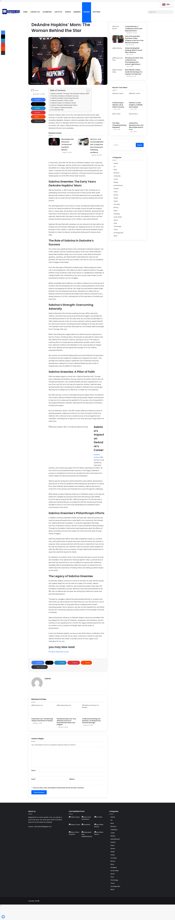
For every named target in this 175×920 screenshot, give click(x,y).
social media (118, 217)
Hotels (116, 201)
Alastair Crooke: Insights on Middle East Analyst (135, 105)
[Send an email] (39, 90)
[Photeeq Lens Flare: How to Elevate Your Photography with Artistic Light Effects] (118, 60)
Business (77, 12)
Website (72, 779)
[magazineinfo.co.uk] (12, 12)
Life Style (58, 12)
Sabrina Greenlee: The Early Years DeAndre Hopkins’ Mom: (70, 93)
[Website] (46, 682)
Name (33, 770)
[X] (136, 12)
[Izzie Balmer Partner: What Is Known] (100, 834)
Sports (68, 12)
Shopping (117, 214)
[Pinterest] (3, 45)
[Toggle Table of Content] (87, 90)
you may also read (57, 110)
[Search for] (171, 12)
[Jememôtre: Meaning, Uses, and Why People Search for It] (136, 117)
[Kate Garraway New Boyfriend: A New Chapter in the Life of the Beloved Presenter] (118, 39)
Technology (117, 226)
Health (116, 198)
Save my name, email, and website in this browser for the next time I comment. (58, 788)
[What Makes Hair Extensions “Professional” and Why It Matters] (54, 142)
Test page (96, 12)
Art (115, 166)
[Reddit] (3, 49)
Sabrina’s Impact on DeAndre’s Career (63, 103)
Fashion (86, 12)
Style (115, 223)
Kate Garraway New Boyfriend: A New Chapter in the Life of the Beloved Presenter (134, 39)
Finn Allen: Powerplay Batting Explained (119, 125)
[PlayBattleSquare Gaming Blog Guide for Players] (87, 834)
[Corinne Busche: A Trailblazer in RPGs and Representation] (118, 29)
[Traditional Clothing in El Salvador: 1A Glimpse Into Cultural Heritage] (93, 710)
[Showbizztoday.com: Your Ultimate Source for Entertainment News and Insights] (68, 710)
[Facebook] (133, 12)
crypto (116, 179)
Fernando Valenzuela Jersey (59, 652)
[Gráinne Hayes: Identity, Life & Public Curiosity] (119, 96)
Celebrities (47, 12)
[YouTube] (139, 12)
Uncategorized (118, 232)
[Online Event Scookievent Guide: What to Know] (87, 819)
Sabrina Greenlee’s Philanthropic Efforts (64, 105)
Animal (116, 163)
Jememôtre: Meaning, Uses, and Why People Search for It (136, 126)
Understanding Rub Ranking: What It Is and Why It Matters (133, 50)
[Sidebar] (145, 12)
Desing (116, 182)
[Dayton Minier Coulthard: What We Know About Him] (75, 834)
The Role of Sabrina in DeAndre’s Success (65, 96)
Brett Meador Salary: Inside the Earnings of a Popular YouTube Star (133, 72)
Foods (115, 192)
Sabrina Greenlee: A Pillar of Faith (62, 100)
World (115, 236)
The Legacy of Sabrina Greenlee (61, 107)
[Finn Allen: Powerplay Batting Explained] (119, 117)
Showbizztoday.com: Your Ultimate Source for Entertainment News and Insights (66, 722)
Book (115, 169)
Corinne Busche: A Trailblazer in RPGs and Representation (133, 28)
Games (116, 195)
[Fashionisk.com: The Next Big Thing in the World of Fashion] (42, 710)
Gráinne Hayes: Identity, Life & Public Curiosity (118, 105)
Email (33, 779)
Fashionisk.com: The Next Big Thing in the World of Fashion (42, 720)
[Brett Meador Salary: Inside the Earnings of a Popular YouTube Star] (118, 72)
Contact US (35, 12)
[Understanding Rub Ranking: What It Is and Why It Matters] (118, 51)
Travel (116, 229)
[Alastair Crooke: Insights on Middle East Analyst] (136, 96)
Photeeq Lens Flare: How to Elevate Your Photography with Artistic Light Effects (134, 61)
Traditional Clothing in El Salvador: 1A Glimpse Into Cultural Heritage (91, 721)
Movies (116, 207)
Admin (37, 90)
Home (25, 12)
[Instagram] (142, 12)
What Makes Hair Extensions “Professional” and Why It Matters (67, 144)
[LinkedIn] (3, 41)
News (115, 210)
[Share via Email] (3, 53)
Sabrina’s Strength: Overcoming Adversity (65, 98)
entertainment (118, 185)
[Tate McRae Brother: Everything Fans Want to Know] (100, 826)
